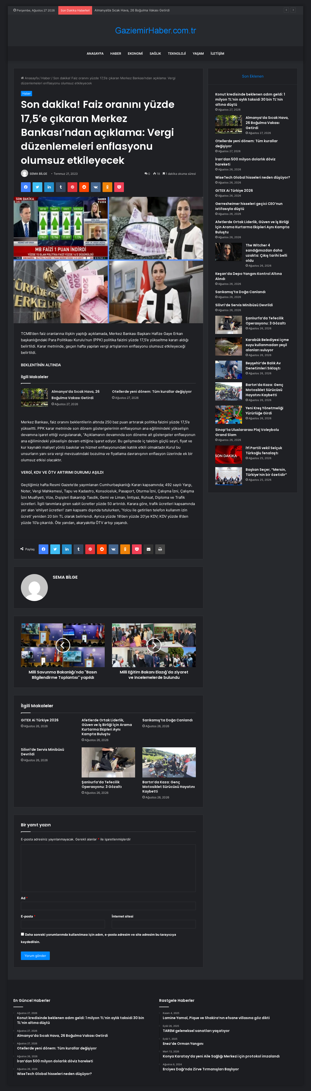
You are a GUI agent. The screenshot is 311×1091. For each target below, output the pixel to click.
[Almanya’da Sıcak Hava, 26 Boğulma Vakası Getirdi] (34, 397)
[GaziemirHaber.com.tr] (155, 30)
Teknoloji (177, 53)
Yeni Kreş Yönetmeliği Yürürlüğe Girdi (264, 411)
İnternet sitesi (122, 916)
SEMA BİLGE (38, 173)
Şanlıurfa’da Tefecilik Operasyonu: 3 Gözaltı (102, 784)
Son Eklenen (253, 76)
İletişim (217, 53)
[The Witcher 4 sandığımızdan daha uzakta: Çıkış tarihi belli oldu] (228, 252)
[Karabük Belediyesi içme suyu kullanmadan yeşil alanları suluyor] (228, 346)
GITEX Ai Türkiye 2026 (40, 720)
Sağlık (155, 53)
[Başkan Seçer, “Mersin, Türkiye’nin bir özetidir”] (228, 476)
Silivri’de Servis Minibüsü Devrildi (42, 752)
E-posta (28, 916)
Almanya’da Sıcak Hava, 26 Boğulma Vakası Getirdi (267, 122)
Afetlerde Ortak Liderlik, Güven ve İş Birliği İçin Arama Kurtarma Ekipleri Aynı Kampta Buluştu (107, 727)
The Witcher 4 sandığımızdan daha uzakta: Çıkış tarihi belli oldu (266, 253)
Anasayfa (95, 53)
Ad (24, 898)
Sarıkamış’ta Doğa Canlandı (167, 720)
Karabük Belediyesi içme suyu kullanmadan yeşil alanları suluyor (267, 344)
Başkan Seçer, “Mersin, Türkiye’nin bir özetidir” (266, 472)
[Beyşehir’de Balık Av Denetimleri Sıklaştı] (228, 370)
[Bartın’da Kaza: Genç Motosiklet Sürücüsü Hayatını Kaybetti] (169, 762)
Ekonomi (135, 53)
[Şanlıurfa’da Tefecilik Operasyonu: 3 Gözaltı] (108, 762)
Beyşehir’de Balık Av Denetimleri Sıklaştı (263, 366)
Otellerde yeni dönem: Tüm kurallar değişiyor (128, 10)
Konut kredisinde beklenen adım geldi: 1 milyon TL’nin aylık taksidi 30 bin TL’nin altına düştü (250, 99)
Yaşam (198, 53)
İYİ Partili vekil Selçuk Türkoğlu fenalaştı (264, 450)
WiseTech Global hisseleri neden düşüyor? (252, 177)
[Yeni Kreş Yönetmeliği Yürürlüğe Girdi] (228, 415)
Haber (115, 53)
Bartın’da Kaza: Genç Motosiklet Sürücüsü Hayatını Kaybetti (168, 787)
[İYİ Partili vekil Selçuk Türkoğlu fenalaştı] (228, 454)
